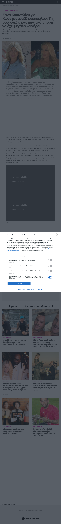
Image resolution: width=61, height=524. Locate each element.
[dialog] (30, 262)
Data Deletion (21, 289)
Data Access (30, 289)
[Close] (57, 235)
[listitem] (30, 257)
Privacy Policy (39, 289)
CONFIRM (19, 283)
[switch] (50, 260)
